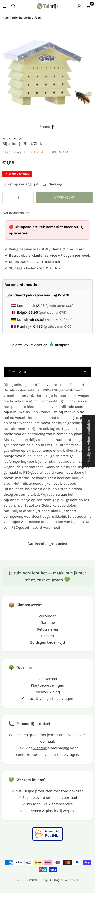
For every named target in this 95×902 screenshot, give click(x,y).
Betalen (47, 635)
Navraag (55, 184)
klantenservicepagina (51, 747)
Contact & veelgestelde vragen (47, 698)
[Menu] (4, 6)
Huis (5, 17)
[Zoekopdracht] (13, 6)
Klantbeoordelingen (47, 685)
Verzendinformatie (21, 284)
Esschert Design (12, 138)
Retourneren (47, 629)
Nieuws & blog (47, 691)
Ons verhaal (48, 678)
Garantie (47, 622)
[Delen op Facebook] (53, 127)
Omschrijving (17, 371)
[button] (88, 6)
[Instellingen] (79, 6)
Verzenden (48, 615)
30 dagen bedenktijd (47, 642)
